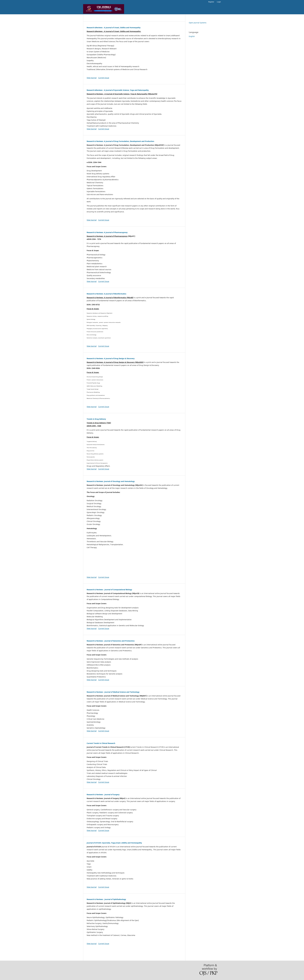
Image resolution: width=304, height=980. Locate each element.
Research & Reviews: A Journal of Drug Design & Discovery (111, 358)
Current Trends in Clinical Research (101, 743)
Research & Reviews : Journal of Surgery (103, 794)
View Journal (92, 78)
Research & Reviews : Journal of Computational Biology (109, 589)
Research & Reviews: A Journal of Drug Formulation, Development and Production (120, 141)
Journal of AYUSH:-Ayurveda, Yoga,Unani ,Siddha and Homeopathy (114, 843)
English (192, 36)
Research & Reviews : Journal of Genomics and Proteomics (111, 641)
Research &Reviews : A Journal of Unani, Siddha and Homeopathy (113, 27)
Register (211, 2)
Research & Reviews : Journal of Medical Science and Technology (113, 692)
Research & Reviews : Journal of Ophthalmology (106, 899)
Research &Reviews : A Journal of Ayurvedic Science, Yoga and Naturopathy (118, 90)
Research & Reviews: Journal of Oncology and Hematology (111, 481)
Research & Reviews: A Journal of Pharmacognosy (107, 232)
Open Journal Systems (197, 23)
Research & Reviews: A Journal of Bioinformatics (106, 294)
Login (219, 2)
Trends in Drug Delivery (96, 419)
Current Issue (103, 78)
